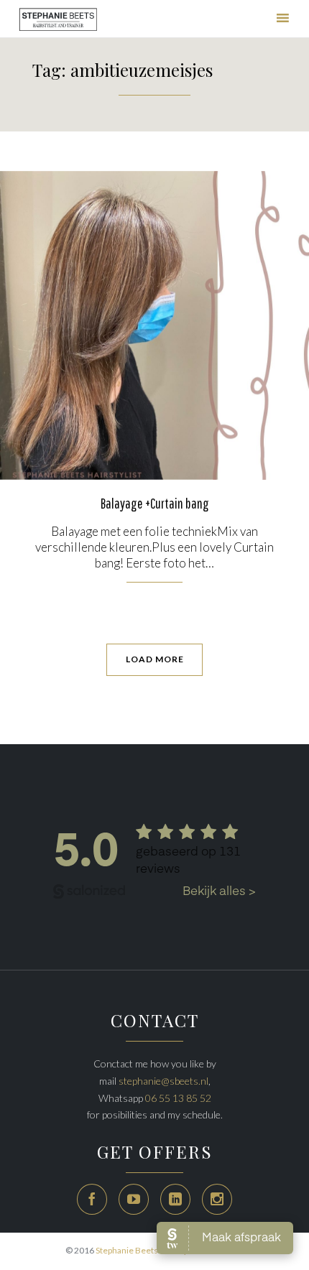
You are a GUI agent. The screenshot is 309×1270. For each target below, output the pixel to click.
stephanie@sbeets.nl (163, 1081)
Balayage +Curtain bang (155, 503)
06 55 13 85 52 (178, 1098)
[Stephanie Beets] (58, 20)
